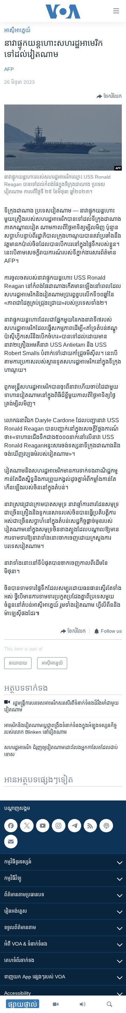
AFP (9, 69)
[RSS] (90, 825)
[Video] (55, 1004)
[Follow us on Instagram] (58, 825)
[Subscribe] (11, 841)
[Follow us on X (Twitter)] (26, 825)
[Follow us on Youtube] (42, 825)
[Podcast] (106, 825)
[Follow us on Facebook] (11, 825)
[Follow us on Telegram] (74, 825)
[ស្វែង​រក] (109, 1004)
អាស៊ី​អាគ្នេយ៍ (17, 30)
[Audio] (82, 1004)
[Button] (109, 96)
